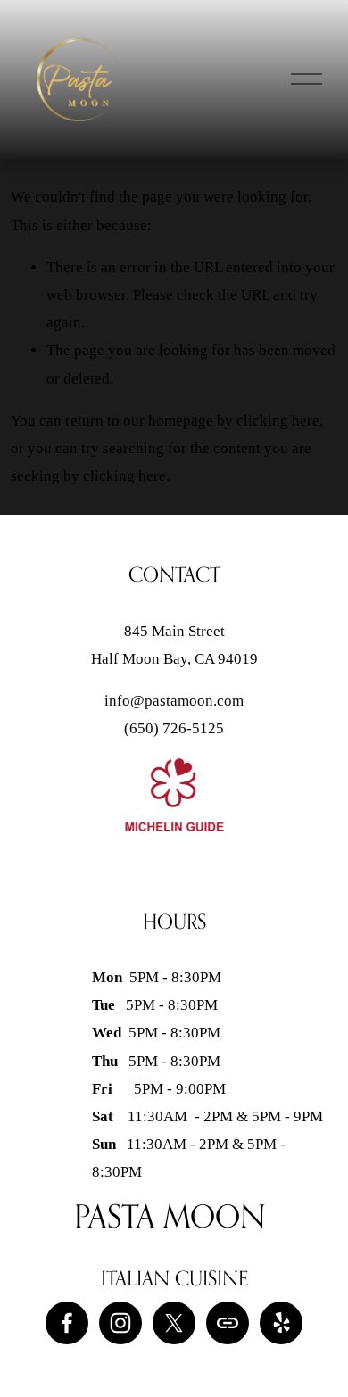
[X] (174, 1323)
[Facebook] (67, 1323)
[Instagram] (120, 1323)
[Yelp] (281, 1323)
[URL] (227, 1323)
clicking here (277, 420)
